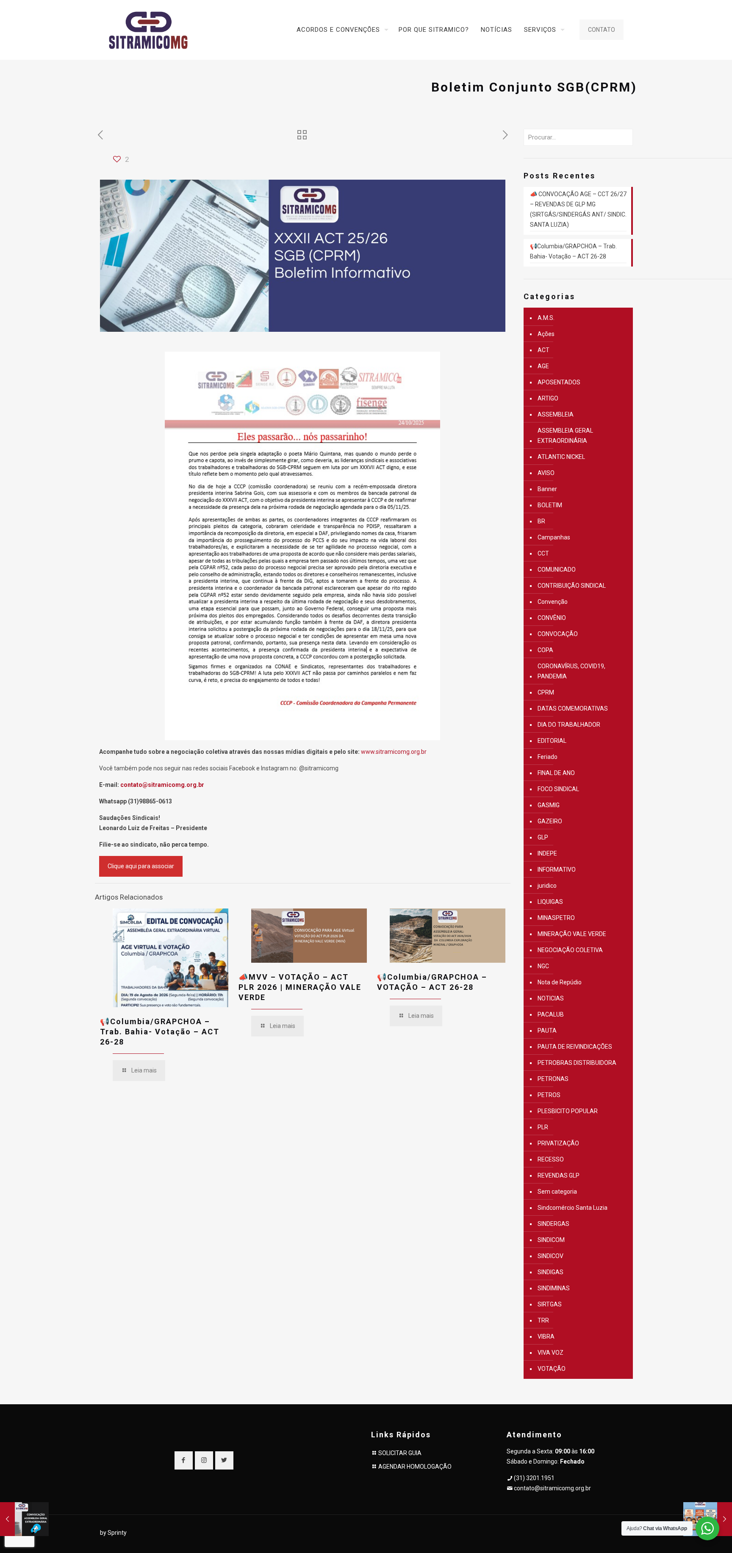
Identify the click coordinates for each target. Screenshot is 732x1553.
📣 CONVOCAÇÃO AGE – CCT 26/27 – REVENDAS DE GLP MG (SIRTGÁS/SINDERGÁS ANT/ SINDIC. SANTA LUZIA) (578, 209)
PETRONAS (553, 1078)
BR (541, 521)
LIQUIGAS (550, 901)
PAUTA (547, 1030)
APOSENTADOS (559, 382)
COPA (545, 650)
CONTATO (601, 29)
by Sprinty (113, 1532)
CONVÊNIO (552, 617)
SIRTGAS (550, 1304)
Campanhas (554, 537)
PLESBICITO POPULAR (568, 1111)
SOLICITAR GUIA (399, 1453)
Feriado (547, 756)
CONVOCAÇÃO (558, 634)
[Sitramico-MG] (148, 29)
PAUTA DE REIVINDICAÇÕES (575, 1046)
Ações (546, 334)
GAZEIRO (550, 821)
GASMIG (549, 805)
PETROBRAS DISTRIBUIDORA (577, 1062)
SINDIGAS (550, 1272)
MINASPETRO (556, 917)
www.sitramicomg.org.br (394, 751)
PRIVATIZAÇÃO (558, 1143)
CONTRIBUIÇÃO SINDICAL (572, 585)
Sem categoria (557, 1191)
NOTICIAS (551, 998)
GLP (543, 837)
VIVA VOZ (550, 1352)
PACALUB (551, 1014)
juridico (547, 885)
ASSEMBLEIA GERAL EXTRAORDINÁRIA (565, 435)
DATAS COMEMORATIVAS (573, 708)
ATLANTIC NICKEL (561, 456)
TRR (543, 1320)
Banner (547, 489)
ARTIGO (548, 398)
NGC (543, 966)
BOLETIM (550, 505)
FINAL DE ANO (556, 773)
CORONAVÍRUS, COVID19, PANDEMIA (571, 671)
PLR (543, 1127)
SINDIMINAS (554, 1288)
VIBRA (546, 1336)
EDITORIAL (552, 740)
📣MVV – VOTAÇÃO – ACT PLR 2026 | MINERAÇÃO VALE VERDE (299, 987)
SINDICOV (550, 1256)
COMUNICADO (557, 569)
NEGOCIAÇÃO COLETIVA (570, 950)
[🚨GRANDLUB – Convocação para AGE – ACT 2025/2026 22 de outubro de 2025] (24, 1519)
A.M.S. (546, 317)
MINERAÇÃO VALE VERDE (572, 934)
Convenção (553, 601)
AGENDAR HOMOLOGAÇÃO (415, 1466)
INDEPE (547, 853)
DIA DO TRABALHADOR (569, 724)
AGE (543, 366)
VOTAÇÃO (552, 1368)
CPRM (546, 692)
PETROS (549, 1095)
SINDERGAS (553, 1223)
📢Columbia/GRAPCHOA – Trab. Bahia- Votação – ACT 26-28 (159, 1031)
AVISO (546, 473)
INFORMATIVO (557, 869)
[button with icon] (184, 1460)
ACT (543, 350)
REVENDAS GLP (559, 1175)
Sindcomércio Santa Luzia (572, 1207)
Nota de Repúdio (560, 982)
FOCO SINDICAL (558, 789)
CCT (543, 553)
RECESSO (551, 1159)
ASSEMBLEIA (556, 414)
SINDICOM (551, 1239)
